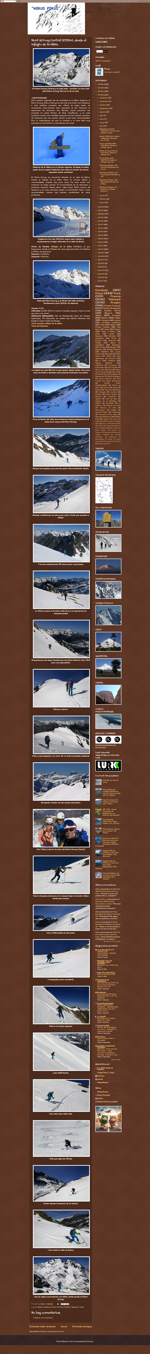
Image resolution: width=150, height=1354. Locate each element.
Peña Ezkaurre (105, 378)
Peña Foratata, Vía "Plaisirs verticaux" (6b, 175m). (110, 802)
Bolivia (98, 390)
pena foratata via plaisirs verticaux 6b (107, 914)
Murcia (115, 419)
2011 (100, 246)
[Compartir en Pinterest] (68, 1304)
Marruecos (99, 376)
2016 (101, 228)
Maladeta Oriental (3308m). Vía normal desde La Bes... (109, 131)
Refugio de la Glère (61, 247)
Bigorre (41, 1307)
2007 (101, 260)
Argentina (99, 338)
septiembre (105, 108)
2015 (101, 231)
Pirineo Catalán (102, 327)
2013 (101, 239)
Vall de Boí (111, 399)
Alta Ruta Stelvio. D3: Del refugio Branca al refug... (108, 182)
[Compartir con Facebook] (66, 1304)
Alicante (112, 336)
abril (102, 126)
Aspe (115, 387)
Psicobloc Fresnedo (114, 421)
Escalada (101, 290)
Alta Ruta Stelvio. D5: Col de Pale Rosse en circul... (109, 167)
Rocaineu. (101, 1037)
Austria (100, 425)
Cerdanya (113, 365)
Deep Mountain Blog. (106, 972)
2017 (100, 224)
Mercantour (100, 410)
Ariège (98, 343)
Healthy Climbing (102, 434)
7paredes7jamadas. (105, 1003)
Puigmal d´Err (103, 423)
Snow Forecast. (103, 1095)
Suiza (108, 356)
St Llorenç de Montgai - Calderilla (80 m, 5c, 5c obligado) (107, 996)
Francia (53, 1307)
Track (81, 1307)
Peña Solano (111, 394)
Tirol (119, 441)
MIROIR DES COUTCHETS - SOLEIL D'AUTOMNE (106, 953)
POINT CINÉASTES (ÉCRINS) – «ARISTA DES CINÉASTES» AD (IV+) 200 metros (107, 1008)
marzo (103, 195)
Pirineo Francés (63, 1307)
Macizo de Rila (108, 408)
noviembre (104, 101)
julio (102, 115)
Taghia (98, 399)
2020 (101, 214)
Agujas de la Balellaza (105, 401)
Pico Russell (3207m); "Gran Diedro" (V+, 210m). (111, 821)
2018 (101, 221)
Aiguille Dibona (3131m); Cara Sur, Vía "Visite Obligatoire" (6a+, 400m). (107, 864)
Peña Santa (99, 421)
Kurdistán (110, 403)
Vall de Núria (116, 423)
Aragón (116, 302)
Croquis (116, 315)
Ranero (98, 396)
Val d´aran (99, 370)
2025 (101, 88)
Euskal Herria (112, 310)
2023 (101, 95)
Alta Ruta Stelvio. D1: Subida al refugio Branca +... (108, 189)
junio (102, 119)
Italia (103, 325)
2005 (101, 267)
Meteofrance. (103, 1082)
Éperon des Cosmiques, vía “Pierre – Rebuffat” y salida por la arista (107, 1029)
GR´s (98, 361)
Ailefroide (99, 365)
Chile (97, 334)
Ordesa (98, 394)
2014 (101, 235)
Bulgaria (114, 374)
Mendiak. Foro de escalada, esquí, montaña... (104, 962)
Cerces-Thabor (101, 412)
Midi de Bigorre (114, 376)
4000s (104, 352)
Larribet (114, 392)
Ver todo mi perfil (111, 72)
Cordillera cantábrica (111, 322)
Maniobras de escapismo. (103, 980)
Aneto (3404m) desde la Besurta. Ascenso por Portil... (109, 138)
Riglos (113, 325)
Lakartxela (116, 412)
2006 (101, 263)
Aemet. (100, 1079)
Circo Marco (100, 899)
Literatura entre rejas (108, 414)
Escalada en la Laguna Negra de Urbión (106, 1019)
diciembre (104, 98)
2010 (101, 249)
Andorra (111, 340)
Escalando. (101, 992)
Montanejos (99, 439)
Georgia (102, 392)
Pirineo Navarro (114, 349)
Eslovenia (107, 432)
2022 (101, 207)
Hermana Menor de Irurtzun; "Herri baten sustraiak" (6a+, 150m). (111, 876)
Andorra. (101, 1076)
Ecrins (102, 347)
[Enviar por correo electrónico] (61, 1304)
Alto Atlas (116, 372)
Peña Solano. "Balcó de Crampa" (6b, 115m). (111, 831)
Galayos (106, 419)
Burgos (113, 347)
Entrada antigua (82, 1326)
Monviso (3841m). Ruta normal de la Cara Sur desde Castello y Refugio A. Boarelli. (107, 842)
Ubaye (113, 410)
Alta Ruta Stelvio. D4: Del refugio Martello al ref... (109, 174)
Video (118, 318)
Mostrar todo (116, 1059)
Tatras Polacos (103, 363)
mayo (102, 122)
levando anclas (102, 443)
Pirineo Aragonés (112, 308)
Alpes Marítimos (113, 381)
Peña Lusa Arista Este (106, 974)
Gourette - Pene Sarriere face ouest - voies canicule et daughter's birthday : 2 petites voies (107, 1052)
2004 (101, 270)
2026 (101, 84)
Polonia (111, 361)
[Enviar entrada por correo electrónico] (57, 1304)
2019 (101, 217)
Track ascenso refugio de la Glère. (46, 323)
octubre (103, 105)
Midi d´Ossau (108, 331)
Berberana (103, 374)
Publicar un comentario (43, 1318)
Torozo (106, 387)
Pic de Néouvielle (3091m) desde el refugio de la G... (107, 160)
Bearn (104, 318)
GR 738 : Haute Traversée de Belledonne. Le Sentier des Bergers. (111, 812)
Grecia (116, 432)
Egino (118, 390)
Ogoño (118, 329)
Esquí (47, 1307)
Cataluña (105, 320)
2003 (101, 274)
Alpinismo (116, 345)
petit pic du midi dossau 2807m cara (107, 934)
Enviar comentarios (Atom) (52, 1331)
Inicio (64, 1326)
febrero (103, 199)
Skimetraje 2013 (109, 441)
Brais (97, 922)
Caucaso (108, 390)
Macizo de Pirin (114, 405)
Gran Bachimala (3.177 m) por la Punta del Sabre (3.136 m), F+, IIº (107, 985)
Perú (110, 370)
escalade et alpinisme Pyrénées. (106, 1046)
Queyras (98, 336)
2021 (101, 210)
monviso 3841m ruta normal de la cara (107, 891)
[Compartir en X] (65, 1304)
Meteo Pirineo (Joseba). (107, 1102)
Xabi (108, 69)
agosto (103, 112)
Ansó (106, 329)
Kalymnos (112, 437)
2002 (101, 277)
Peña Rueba (112, 367)
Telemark (75, 1307)
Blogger (90, 1341)
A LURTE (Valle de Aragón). (105, 1068)
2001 (101, 281)
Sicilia (110, 439)
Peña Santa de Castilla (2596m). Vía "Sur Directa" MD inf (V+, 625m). (111, 792)
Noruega (108, 354)
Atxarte (117, 320)
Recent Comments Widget (114, 941)
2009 (101, 253)
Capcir (98, 403)
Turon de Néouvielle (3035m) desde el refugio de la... (108, 145)
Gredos (98, 349)
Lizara (111, 334)
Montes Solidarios (103, 417)
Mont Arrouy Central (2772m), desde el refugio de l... (108, 152)
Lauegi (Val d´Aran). (106, 1072)
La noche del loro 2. (105, 950)
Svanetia (112, 396)
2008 (101, 256)
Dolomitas (99, 367)
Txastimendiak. (103, 1026)
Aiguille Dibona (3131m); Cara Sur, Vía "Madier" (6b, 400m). (111, 853)
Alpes (98, 315)
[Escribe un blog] (63, 1304)
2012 (101, 242)
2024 (101, 91)
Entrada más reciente (42, 1326)
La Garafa (101, 1016)
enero (102, 202)
